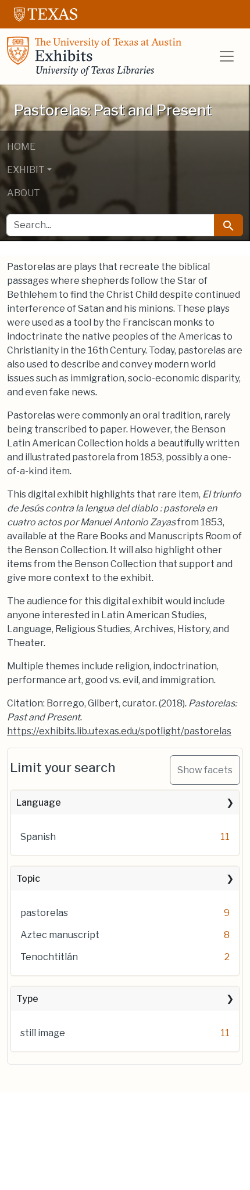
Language (38, 802)
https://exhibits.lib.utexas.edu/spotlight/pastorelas (119, 731)
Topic (28, 878)
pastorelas (44, 912)
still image (42, 1032)
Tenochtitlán (49, 956)
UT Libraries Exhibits (94, 56)
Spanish (38, 836)
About (23, 193)
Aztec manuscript (59, 934)
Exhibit (26, 169)
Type (27, 998)
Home (21, 146)
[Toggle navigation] (226, 56)
